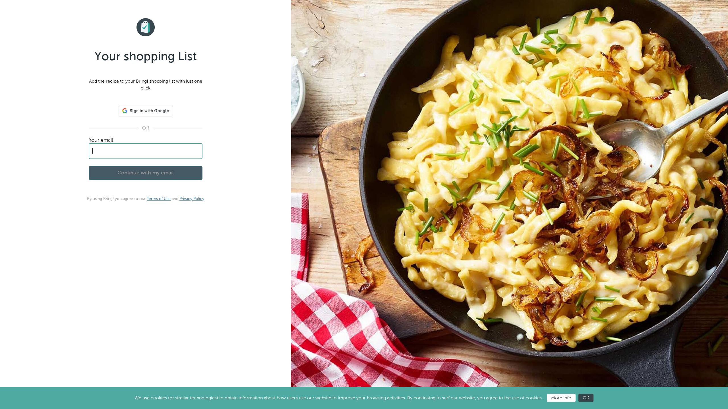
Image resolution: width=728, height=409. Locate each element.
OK (586, 397)
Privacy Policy (191, 198)
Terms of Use (159, 198)
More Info (561, 397)
